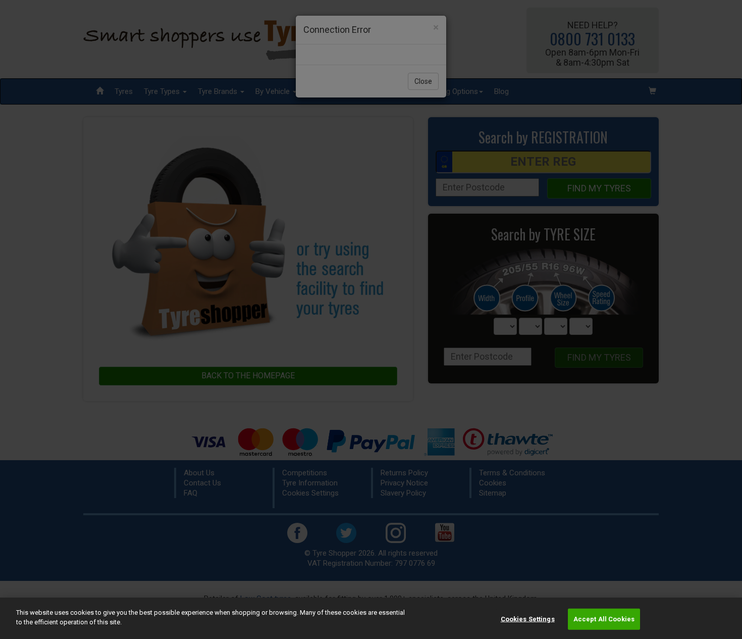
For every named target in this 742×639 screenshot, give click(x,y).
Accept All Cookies (603, 619)
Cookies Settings (528, 619)
